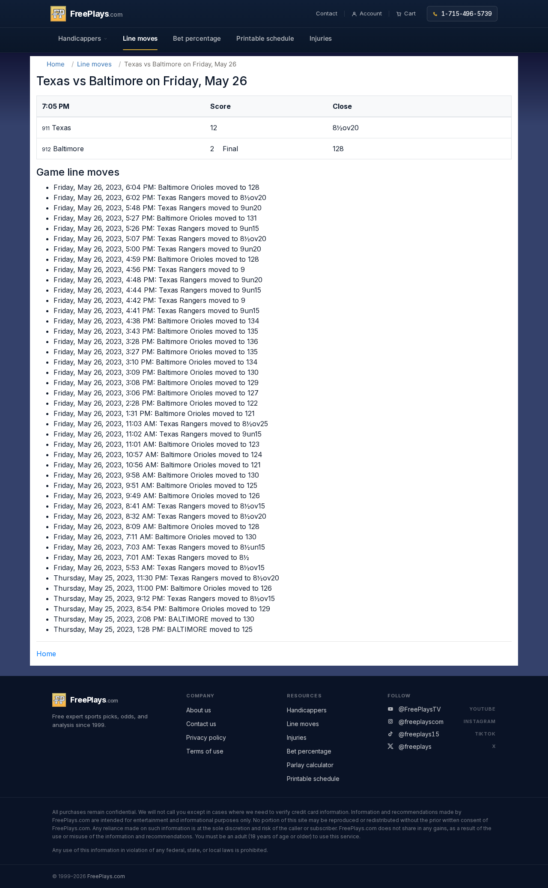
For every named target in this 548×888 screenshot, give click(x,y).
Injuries (321, 38)
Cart (410, 13)
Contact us (201, 723)
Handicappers (307, 710)
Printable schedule (265, 38)
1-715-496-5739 (466, 13)
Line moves (140, 38)
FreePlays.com (106, 876)
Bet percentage (197, 38)
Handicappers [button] (79, 38)
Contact (326, 13)
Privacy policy (206, 737)
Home (56, 64)
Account (371, 13)
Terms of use (204, 751)
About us (198, 710)
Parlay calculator (310, 764)
